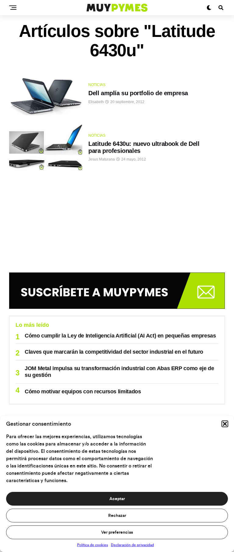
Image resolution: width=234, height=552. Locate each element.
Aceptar (117, 499)
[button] (225, 424)
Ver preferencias (117, 532)
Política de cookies (92, 545)
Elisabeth (96, 102)
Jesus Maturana (101, 159)
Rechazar (117, 516)
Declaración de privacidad (132, 545)
